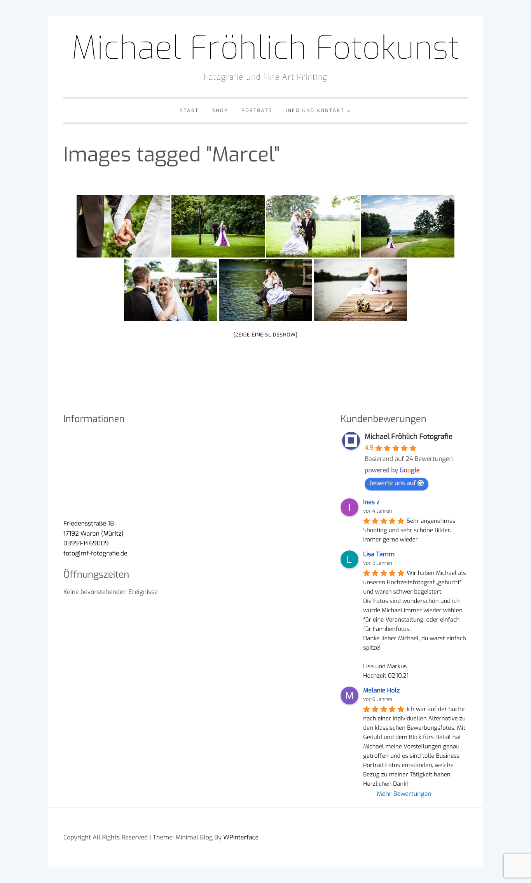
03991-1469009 (86, 544)
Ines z (371, 502)
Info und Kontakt (315, 110)
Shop (220, 110)
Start (189, 110)
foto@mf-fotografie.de (95, 554)
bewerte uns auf (392, 483)
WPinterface (241, 838)
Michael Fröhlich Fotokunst (265, 48)
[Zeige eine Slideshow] (265, 335)
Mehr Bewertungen (404, 794)
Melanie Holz (381, 691)
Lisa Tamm (379, 554)
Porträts (256, 110)
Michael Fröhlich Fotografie (408, 436)
